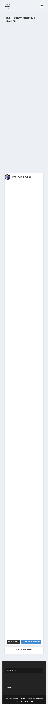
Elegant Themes (19, 698)
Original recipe (32, 56)
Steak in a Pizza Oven (18, 50)
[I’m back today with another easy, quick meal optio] (24, 421)
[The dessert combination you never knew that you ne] (24, 558)
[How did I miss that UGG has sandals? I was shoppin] (24, 376)
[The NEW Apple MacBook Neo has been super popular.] (24, 581)
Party (36, 118)
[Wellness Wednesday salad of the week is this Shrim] (24, 627)
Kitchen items (16, 56)
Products (9, 63)
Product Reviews (32, 61)
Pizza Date (28, 121)
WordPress (39, 698)
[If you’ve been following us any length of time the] (24, 467)
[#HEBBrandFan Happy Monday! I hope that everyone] (24, 239)
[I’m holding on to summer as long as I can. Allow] (24, 399)
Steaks (14, 65)
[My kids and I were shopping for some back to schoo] (24, 490)
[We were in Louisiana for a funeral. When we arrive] (24, 330)
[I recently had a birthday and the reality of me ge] (24, 513)
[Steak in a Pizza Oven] (24, 35)
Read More (13, 98)
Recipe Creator (17, 63)
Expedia (8, 687)
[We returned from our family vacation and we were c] (24, 536)
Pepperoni (17, 121)
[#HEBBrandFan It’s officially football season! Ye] (24, 307)
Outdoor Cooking (12, 58)
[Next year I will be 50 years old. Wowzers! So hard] (24, 216)
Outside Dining (11, 61)
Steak (30, 63)
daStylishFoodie (13, 54)
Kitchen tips (24, 56)
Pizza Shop (18, 123)
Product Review (21, 61)
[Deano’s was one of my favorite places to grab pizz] (24, 193)
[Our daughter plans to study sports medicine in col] (24, 285)
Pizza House (36, 121)
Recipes (25, 63)
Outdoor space (20, 118)
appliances (32, 114)
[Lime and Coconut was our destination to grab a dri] (24, 604)
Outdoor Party (32, 58)
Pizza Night (13, 111)
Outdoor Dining (22, 58)
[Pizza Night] (24, 106)
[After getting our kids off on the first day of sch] (24, 262)
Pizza (23, 121)
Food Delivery (32, 54)
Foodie (9, 56)
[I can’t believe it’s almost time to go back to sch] (24, 444)
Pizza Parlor (10, 123)
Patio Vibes (10, 121)
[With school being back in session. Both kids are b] (24, 353)
